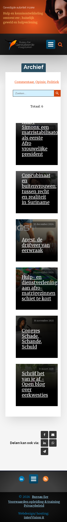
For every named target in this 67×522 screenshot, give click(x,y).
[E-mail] (53, 434)
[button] (59, 44)
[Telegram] (44, 451)
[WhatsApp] (53, 443)
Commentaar (24, 82)
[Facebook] (44, 434)
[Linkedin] (44, 443)
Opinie (40, 82)
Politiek (53, 82)
